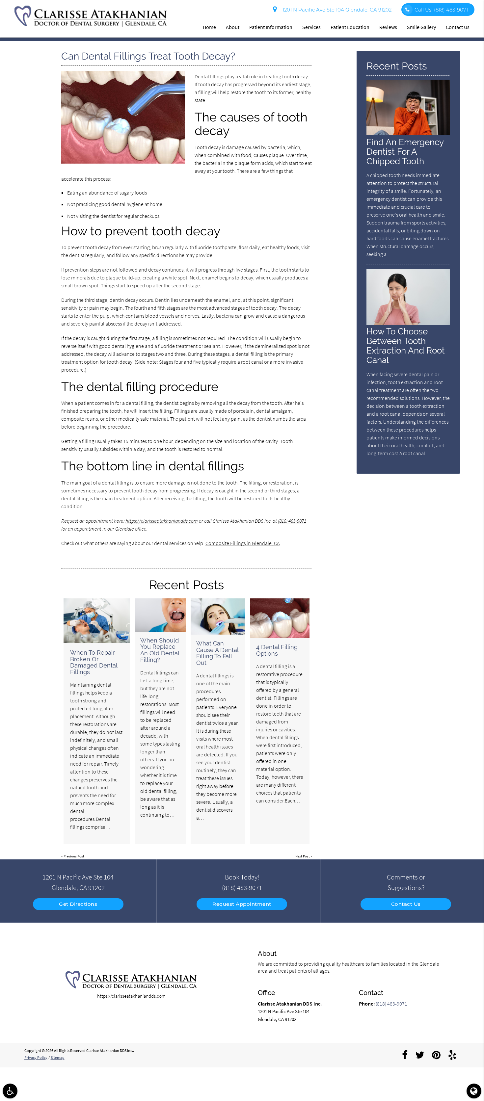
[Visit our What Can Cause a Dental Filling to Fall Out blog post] (218, 616)
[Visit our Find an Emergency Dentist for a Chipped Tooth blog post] (408, 133)
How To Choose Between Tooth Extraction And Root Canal (405, 345)
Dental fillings (209, 76)
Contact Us (458, 27)
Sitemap (58, 1057)
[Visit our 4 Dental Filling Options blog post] (279, 618)
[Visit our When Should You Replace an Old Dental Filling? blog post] (160, 615)
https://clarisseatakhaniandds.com (161, 520)
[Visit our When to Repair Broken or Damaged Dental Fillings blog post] (97, 620)
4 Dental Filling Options (277, 650)
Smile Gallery (421, 27)
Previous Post (74, 856)
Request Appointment (241, 904)
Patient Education (350, 27)
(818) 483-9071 (292, 520)
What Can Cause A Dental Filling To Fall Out (217, 653)
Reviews (388, 27)
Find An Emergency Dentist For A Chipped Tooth (405, 151)
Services (311, 27)
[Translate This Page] (474, 1091)
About (232, 27)
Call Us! (441, 10)
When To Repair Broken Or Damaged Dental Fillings (93, 662)
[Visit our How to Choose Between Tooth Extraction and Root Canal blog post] (408, 323)
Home (209, 27)
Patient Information (270, 27)
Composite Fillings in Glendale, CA (242, 543)
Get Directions (78, 904)
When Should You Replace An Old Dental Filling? (159, 650)
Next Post (302, 856)
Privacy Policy (35, 1057)
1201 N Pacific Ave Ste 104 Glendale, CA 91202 (335, 10)
